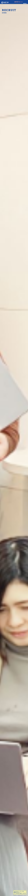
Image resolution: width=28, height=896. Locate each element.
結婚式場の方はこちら (18, 1)
